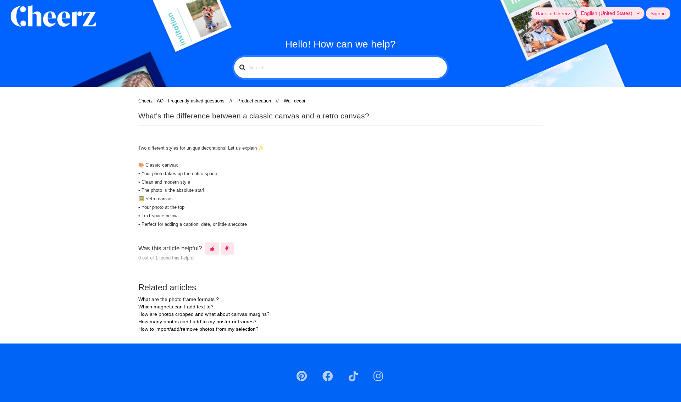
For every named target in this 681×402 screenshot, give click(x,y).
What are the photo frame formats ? (178, 299)
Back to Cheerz (553, 13)
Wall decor (294, 101)
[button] (212, 248)
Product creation (254, 101)
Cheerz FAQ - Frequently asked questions (181, 101)
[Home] (53, 15)
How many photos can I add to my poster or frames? (197, 321)
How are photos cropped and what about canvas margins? (204, 314)
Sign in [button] (658, 13)
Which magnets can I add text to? (176, 306)
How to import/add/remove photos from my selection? (198, 329)
